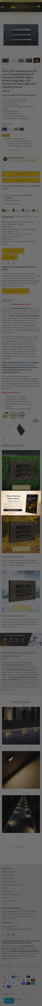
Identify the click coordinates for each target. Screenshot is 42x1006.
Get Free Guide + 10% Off (12, 510)
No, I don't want (13, 513)
